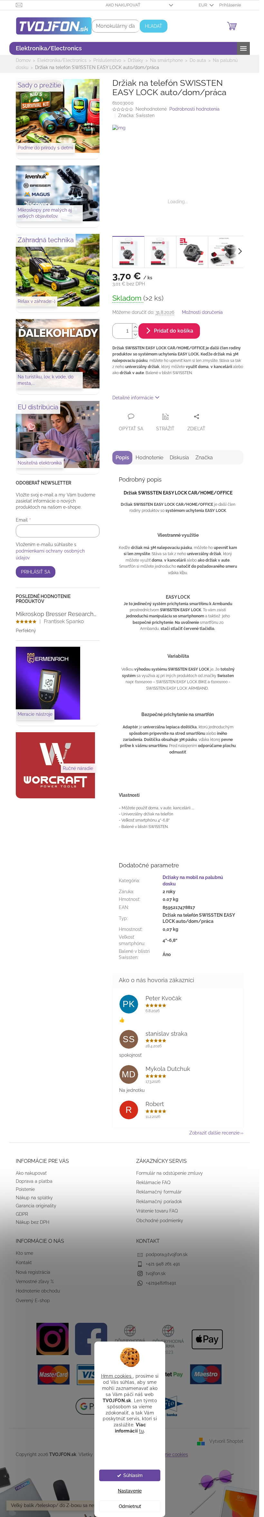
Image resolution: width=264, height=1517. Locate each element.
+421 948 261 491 (163, 1263)
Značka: (136, 115)
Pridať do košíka (173, 331)
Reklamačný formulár (159, 1191)
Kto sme (24, 1253)
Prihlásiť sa (35, 571)
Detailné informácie (132, 397)
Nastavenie (130, 1490)
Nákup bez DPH (32, 1222)
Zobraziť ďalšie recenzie (214, 1132)
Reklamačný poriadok (159, 1201)
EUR (203, 5)
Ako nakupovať (123, 5)
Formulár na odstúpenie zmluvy (169, 1173)
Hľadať (153, 26)
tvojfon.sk (155, 1273)
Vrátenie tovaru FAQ (157, 1210)
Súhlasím (132, 1475)
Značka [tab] (204, 457)
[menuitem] (48, 48)
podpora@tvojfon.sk (166, 1254)
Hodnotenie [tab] (149, 457)
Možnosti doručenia (202, 312)
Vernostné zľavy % (35, 1281)
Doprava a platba (34, 1181)
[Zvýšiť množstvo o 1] (135, 327)
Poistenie (25, 1189)
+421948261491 (161, 1282)
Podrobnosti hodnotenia (194, 109)
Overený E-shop (33, 1300)
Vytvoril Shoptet (226, 1440)
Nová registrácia (33, 1272)
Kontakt (24, 1262)
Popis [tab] (122, 457)
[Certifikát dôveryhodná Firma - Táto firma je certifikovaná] (130, 1338)
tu (141, 1430)
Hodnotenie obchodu (38, 1290)
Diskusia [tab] (179, 457)
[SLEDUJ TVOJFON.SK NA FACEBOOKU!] (91, 1338)
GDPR (22, 1214)
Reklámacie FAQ (153, 1182)
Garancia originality (36, 1205)
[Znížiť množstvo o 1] (135, 334)
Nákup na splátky (34, 1197)
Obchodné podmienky (159, 1220)
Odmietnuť (129, 1506)
